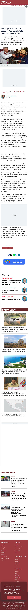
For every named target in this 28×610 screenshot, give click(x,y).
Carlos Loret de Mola (8, 296)
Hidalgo (17, 545)
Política (3, 552)
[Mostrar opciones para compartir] (26, 6)
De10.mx (17, 581)
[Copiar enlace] (19, 255)
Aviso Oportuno (18, 579)
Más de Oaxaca (5, 558)
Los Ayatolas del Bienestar (11, 299)
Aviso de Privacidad (14, 593)
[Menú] (26, 2)
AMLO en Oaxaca (7, 248)
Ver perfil (8, 97)
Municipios (4, 550)
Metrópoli (3, 547)
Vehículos (17, 563)
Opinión (5, 275)
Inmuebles (17, 559)
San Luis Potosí (18, 548)
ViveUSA (17, 575)
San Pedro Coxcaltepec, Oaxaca (11, 103)
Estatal (3, 92)
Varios (16, 565)
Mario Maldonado (7, 278)
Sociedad (3, 548)
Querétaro (17, 550)
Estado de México (19, 547)
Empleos (17, 561)
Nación (3, 554)
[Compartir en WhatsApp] (14, 255)
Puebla (16, 552)
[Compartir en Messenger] (16, 255)
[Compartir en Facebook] (9, 255)
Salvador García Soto (9, 288)
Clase (16, 573)
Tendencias (4, 556)
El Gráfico (17, 571)
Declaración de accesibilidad (14, 599)
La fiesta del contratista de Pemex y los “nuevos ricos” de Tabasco (11, 282)
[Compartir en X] (11, 255)
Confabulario (18, 577)
